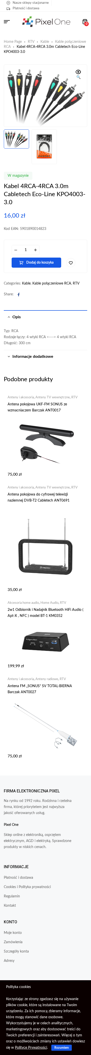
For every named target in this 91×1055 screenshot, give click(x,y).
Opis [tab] (16, 317)
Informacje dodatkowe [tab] (32, 357)
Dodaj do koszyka (40, 262)
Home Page (13, 42)
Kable (44, 42)
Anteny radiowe (46, 679)
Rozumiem (61, 1047)
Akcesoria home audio (23, 603)
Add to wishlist (70, 262)
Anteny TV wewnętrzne (52, 397)
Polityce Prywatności (31, 1047)
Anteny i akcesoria (21, 397)
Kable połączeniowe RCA (51, 283)
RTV (31, 42)
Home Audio (49, 603)
